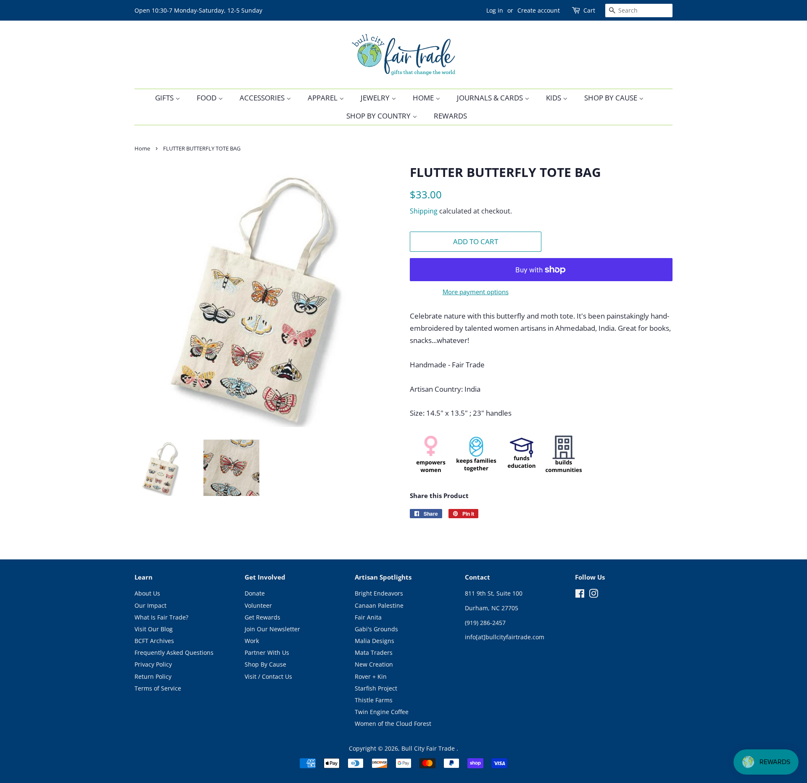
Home (424, 98)
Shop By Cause (611, 98)
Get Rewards (262, 617)
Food (207, 98)
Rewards (450, 116)
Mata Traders (374, 652)
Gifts (165, 98)
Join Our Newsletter (272, 629)
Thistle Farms (374, 700)
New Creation (374, 664)
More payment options (476, 291)
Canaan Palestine (379, 605)
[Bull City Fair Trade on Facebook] (580, 595)
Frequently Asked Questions (174, 652)
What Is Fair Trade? (161, 617)
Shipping (424, 211)
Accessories (263, 98)
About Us (147, 593)
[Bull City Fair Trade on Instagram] (593, 595)
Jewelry (376, 98)
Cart (589, 10)
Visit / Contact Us (268, 676)
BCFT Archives (154, 641)
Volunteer (258, 605)
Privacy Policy (153, 664)
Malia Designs (374, 641)
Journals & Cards (491, 98)
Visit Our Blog (153, 629)
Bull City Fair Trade (428, 748)
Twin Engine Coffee (382, 712)
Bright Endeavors (379, 593)
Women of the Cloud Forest (393, 724)
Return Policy (152, 676)
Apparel (323, 98)
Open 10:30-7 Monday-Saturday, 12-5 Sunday (198, 10)
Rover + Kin (371, 676)
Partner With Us (267, 652)
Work (252, 641)
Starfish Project (376, 688)
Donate (255, 593)
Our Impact (150, 605)
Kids (554, 98)
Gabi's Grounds (376, 629)
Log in (494, 10)
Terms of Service (157, 688)
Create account (538, 10)
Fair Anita (368, 617)
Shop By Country (379, 116)
